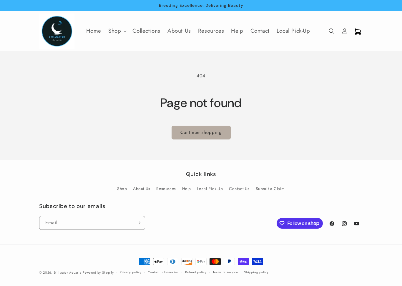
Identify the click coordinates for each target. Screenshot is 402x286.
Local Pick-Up (210, 189)
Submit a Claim (270, 189)
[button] (117, 31)
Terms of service (225, 272)
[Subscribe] (138, 223)
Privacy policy (131, 272)
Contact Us (239, 189)
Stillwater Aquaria (68, 272)
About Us (141, 189)
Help (186, 189)
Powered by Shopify (98, 272)
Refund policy (196, 272)
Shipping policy (256, 272)
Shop (122, 189)
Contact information (163, 272)
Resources (166, 189)
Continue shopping (201, 132)
